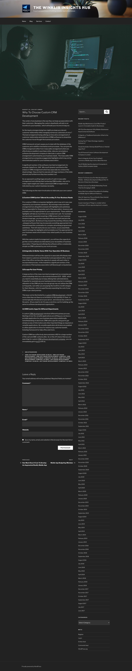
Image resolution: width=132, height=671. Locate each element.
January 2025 (82, 285)
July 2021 (81, 433)
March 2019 (82, 535)
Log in (80, 638)
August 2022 (82, 386)
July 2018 (81, 564)
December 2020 (83, 459)
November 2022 (83, 375)
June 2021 (81, 437)
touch (38, 341)
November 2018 (83, 549)
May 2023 (81, 354)
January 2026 (82, 242)
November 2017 (83, 592)
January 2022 (82, 412)
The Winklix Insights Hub (62, 8)
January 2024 (82, 325)
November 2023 (83, 332)
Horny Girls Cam (83, 191)
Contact (48, 21)
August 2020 (82, 473)
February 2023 (82, 365)
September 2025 (83, 256)
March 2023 (82, 361)
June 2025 (81, 267)
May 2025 (81, 271)
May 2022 (81, 397)
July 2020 (81, 477)
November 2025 (83, 249)
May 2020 (81, 484)
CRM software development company (51, 339)
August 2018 (82, 560)
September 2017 (83, 600)
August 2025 (82, 260)
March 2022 (82, 404)
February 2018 (82, 582)
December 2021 (83, 415)
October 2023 (82, 336)
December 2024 (83, 289)
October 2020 (82, 466)
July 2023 (81, 347)
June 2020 (81, 480)
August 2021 (82, 430)
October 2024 (82, 296)
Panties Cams (82, 185)
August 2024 (82, 303)
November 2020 (83, 462)
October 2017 (82, 596)
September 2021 (83, 426)
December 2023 (83, 328)
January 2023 (82, 368)
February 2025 (82, 281)
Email (25, 420)
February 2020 (82, 495)
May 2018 (81, 571)
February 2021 (82, 451)
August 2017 (82, 603)
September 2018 (83, 556)
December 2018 (83, 545)
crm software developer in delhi (38, 354)
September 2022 (83, 383)
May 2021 (81, 441)
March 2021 (82, 448)
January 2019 (82, 542)
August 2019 (82, 516)
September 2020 (83, 469)
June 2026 (81, 224)
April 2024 (81, 314)
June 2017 (81, 611)
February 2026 (82, 238)
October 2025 (82, 253)
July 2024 (81, 307)
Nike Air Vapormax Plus (85, 197)
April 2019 (81, 531)
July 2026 (81, 220)
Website (25, 430)
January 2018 (82, 585)
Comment (26, 383)
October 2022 (82, 379)
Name (25, 410)
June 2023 (81, 350)
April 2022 (81, 401)
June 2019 (81, 524)
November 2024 (83, 292)
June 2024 (81, 310)
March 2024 (82, 318)
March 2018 (82, 578)
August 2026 (82, 216)
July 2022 (81, 390)
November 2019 (83, 506)
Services (39, 21)
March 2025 (82, 278)
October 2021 (82, 422)
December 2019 (83, 502)
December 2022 (83, 372)
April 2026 (81, 231)
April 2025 (81, 274)
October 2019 (82, 509)
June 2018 (81, 567)
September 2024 (83, 300)
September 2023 (83, 339)
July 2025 (81, 263)
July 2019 (81, 520)
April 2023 (81, 357)
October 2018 (82, 553)
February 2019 (82, 538)
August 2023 (82, 343)
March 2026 (82, 234)
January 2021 (82, 455)
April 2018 (81, 574)
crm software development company (51, 356)
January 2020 (82, 498)
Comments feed (83, 645)
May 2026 (81, 227)
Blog (31, 21)
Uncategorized (31, 352)
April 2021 (81, 444)
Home (24, 21)
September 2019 (83, 513)
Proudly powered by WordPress (31, 666)
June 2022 (81, 394)
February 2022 (82, 408)
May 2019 (81, 527)
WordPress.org (83, 649)
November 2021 (83, 419)
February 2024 (82, 321)
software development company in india (56, 361)
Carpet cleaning (83, 203)
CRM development (36, 314)
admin (39, 109)
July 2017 (81, 607)
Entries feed (82, 641)
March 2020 (82, 491)
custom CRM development (55, 295)
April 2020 (81, 488)
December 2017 (83, 589)
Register (80, 634)
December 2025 (83, 245)
